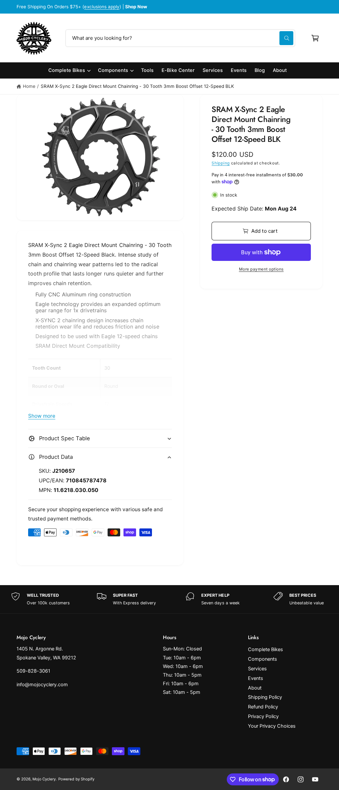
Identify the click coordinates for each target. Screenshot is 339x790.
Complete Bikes (265, 649)
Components (262, 659)
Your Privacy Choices (272, 726)
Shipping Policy (265, 697)
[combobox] (180, 38)
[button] (315, 38)
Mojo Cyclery (44, 779)
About (255, 688)
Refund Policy (263, 707)
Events (255, 678)
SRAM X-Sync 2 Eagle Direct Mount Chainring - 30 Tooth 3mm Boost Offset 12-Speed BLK (137, 86)
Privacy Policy (263, 716)
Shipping (221, 162)
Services (257, 669)
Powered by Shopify (76, 779)
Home (29, 86)
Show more (41, 416)
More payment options (261, 269)
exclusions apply (101, 6)
